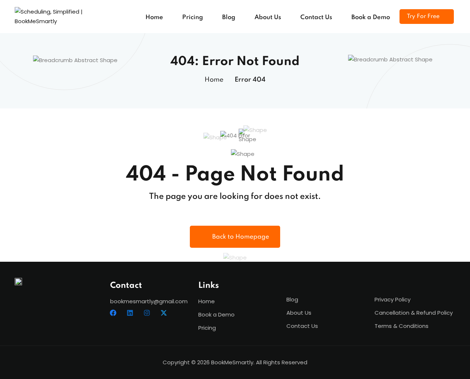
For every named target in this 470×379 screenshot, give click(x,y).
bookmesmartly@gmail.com (149, 301)
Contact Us (316, 17)
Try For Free (423, 16)
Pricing (192, 17)
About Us (267, 17)
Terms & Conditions (402, 326)
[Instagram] (146, 312)
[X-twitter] (163, 312)
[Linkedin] (130, 312)
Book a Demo (370, 17)
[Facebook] (113, 312)
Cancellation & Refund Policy (414, 313)
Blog (228, 17)
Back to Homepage (240, 237)
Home (154, 17)
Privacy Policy (393, 299)
